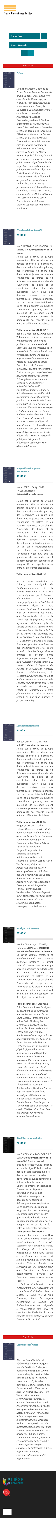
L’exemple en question (27, 726)
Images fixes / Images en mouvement (28, 469)
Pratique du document (27, 928)
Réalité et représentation (29, 1138)
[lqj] (6, 1490)
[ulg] (13, 1478)
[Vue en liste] (31, 53)
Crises (19, 73)
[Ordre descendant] (44, 36)
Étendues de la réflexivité (29, 230)
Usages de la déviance (27, 1345)
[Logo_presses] (18, 6)
